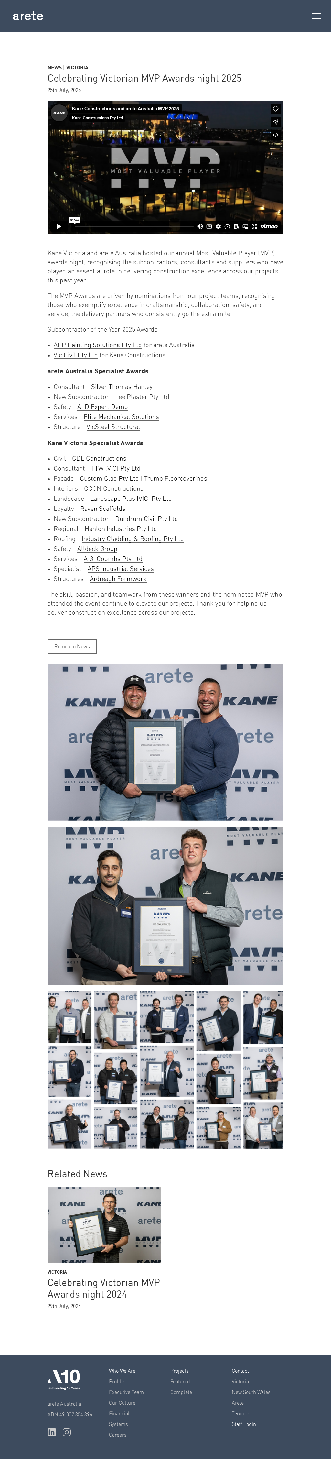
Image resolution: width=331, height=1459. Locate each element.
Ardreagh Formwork (118, 579)
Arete (238, 1403)
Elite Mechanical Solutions (121, 417)
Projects (179, 1371)
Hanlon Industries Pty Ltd (121, 529)
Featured (180, 1381)
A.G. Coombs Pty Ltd (113, 559)
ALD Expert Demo (102, 407)
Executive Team (126, 1392)
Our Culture (122, 1403)
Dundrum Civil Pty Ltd (146, 519)
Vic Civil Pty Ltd (76, 355)
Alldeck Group (97, 549)
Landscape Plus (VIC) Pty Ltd (131, 499)
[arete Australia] (28, 17)
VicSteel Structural (113, 427)
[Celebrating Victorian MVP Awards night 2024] (104, 1225)
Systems (118, 1424)
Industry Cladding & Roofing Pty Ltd (133, 539)
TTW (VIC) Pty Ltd (116, 469)
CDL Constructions (99, 458)
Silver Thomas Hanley (122, 387)
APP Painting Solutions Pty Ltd (98, 345)
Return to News (72, 647)
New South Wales (251, 1392)
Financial (119, 1413)
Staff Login (244, 1424)
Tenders (241, 1413)
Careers (118, 1435)
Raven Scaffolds (102, 509)
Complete (181, 1392)
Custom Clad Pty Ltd (109, 479)
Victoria (240, 1381)
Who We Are (122, 1371)
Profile (116, 1381)
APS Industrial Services (121, 569)
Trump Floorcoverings (175, 479)
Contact (240, 1371)
